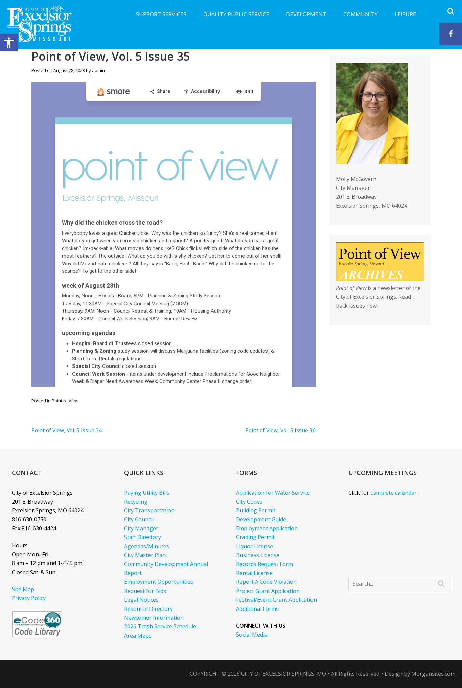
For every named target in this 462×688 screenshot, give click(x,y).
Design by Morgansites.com (420, 674)
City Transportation (149, 510)
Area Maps (138, 635)
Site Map (23, 589)
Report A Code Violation (266, 581)
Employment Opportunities (158, 581)
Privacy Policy (29, 598)
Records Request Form (264, 564)
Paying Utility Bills (146, 492)
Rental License (254, 573)
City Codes (249, 501)
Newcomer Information (154, 617)
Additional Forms (257, 609)
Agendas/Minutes (146, 546)
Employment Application (267, 528)
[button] (9, 42)
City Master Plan (145, 555)
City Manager (141, 528)
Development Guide (261, 519)
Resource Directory (148, 609)
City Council (139, 519)
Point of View (65, 401)
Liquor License (254, 546)
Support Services (161, 14)
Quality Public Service (236, 14)
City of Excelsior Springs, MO (283, 674)
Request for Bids (145, 591)
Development (306, 14)
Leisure (405, 14)
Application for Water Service (273, 492)
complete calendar (393, 492)
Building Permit (255, 510)
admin (98, 70)
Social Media (252, 634)
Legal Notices (141, 599)
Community (360, 14)
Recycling (135, 501)
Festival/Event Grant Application (276, 599)
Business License (257, 555)
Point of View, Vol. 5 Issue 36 (280, 430)
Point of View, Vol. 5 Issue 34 (66, 430)
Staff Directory (142, 537)
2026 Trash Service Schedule (160, 626)
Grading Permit (255, 537)
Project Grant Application (268, 591)
